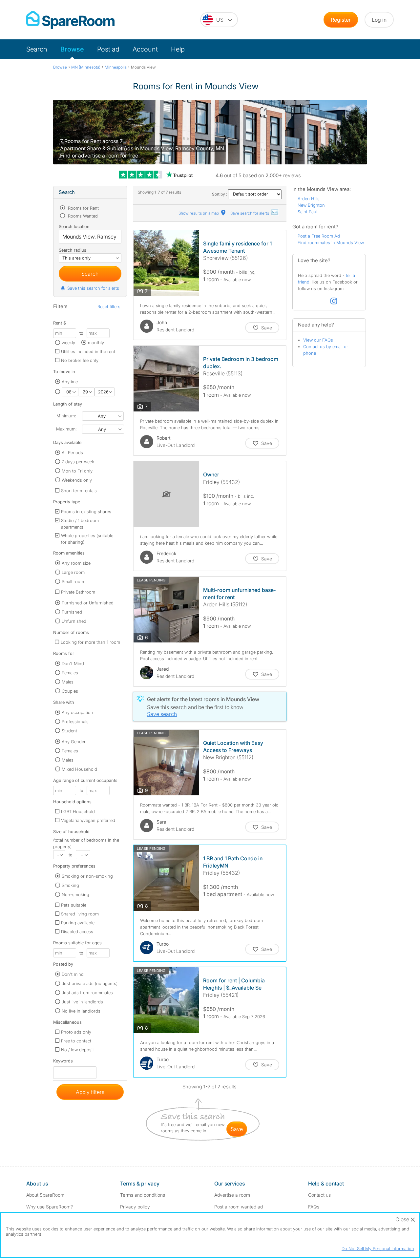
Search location (74, 226)
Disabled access (77, 931)
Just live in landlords (82, 1001)
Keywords (63, 1062)
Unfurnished (74, 621)
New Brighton (311, 205)
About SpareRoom (45, 1195)
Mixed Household (79, 769)
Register (341, 19)
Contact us (319, 1195)
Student (69, 730)
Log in (379, 19)
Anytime (70, 381)
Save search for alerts (250, 213)
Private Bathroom (78, 592)
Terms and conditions (142, 1195)
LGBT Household (78, 811)
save (237, 1129)
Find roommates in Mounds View (331, 242)
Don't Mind (73, 663)
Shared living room (80, 913)
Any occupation (77, 712)
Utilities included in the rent (88, 351)
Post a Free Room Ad (319, 236)
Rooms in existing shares (86, 511)
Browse (72, 49)
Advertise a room (232, 1195)
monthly (96, 342)
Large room (73, 572)
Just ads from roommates (87, 992)
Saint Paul (307, 211)
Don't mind (73, 974)
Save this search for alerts (93, 288)
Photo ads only (76, 1032)
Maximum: (66, 428)
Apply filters (90, 1092)
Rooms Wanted (82, 216)
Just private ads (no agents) (89, 983)
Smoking (70, 885)
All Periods (72, 452)
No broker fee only (79, 360)
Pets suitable (73, 905)
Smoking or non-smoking (87, 876)
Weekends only (77, 480)
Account (145, 49)
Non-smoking (75, 894)
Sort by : (220, 194)
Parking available (77, 922)
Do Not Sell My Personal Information (378, 1248)
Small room (73, 581)
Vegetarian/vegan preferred (88, 820)
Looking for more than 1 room (90, 642)
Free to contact (76, 1040)
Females (70, 672)
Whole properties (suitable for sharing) (87, 539)
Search (36, 49)
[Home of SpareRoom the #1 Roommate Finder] (70, 20)
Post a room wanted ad (238, 1206)
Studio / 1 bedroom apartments (80, 524)
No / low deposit (77, 1049)
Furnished (72, 612)
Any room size (76, 563)
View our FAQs (318, 340)
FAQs (313, 1206)
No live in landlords (81, 1011)
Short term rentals (79, 490)
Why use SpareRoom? (49, 1206)
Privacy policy (135, 1206)
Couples (70, 691)
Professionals (75, 721)
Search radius (72, 250)
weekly (68, 342)
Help (178, 49)
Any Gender (74, 741)
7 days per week (78, 461)
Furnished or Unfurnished (88, 602)
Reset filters (108, 306)
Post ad (108, 49)
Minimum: (66, 415)
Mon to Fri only (77, 470)
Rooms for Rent (83, 208)
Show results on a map (199, 213)
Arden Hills (309, 198)
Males (68, 681)
